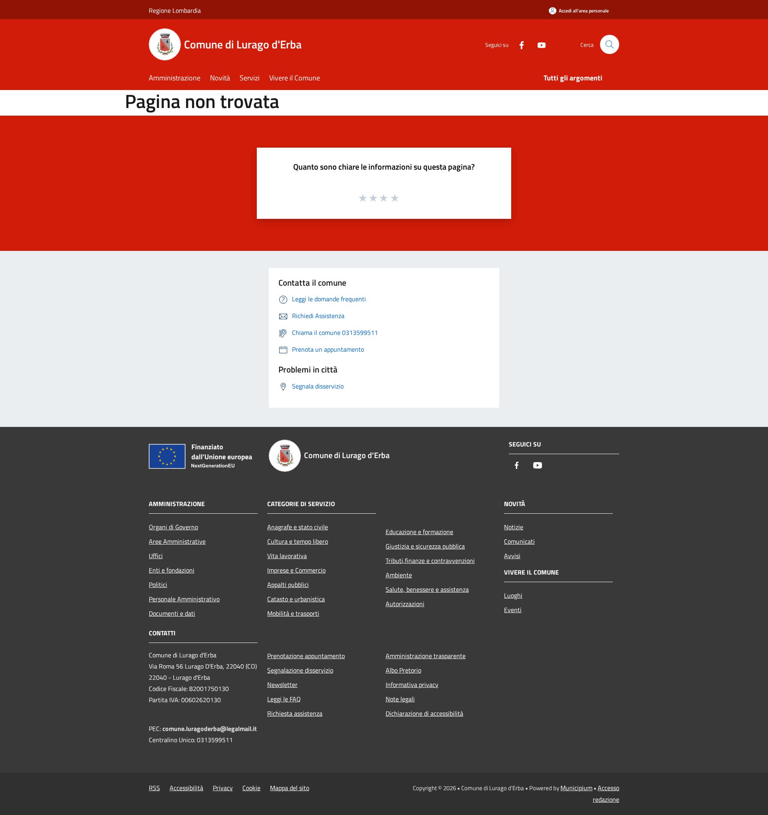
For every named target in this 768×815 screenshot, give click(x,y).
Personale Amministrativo (184, 599)
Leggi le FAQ (284, 699)
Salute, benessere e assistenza (427, 589)
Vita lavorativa (287, 556)
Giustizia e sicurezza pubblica (425, 546)
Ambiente (399, 575)
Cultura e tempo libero (297, 541)
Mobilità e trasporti (293, 613)
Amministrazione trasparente (426, 656)
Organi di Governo (173, 527)
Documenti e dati (172, 613)
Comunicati (519, 541)
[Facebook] (518, 44)
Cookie (251, 788)
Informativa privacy (412, 684)
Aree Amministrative (177, 541)
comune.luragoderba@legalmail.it (209, 728)
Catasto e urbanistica (296, 599)
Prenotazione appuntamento (306, 656)
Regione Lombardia (175, 10)
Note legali (400, 699)
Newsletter (282, 684)
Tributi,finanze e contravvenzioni (430, 560)
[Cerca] (609, 44)
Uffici (156, 556)
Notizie (513, 527)
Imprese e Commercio (296, 570)
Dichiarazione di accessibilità (424, 713)
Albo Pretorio (403, 670)
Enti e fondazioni (171, 570)
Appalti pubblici (288, 584)
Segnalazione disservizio (300, 670)
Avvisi (512, 556)
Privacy (223, 788)
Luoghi (513, 595)
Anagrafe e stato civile (297, 527)
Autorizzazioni (405, 604)
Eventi (513, 610)
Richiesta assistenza (294, 713)
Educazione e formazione (419, 532)
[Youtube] (538, 44)
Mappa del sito (289, 788)
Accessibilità (186, 788)
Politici (158, 584)
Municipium (576, 788)
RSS (154, 788)
